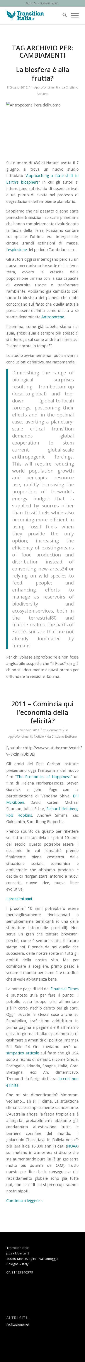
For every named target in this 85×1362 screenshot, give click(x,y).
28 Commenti (52, 730)
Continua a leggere (23, 1200)
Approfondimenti (46, 87)
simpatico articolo (23, 1053)
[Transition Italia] (35, 15)
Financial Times (65, 988)
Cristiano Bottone (64, 736)
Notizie (39, 736)
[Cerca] (62, 15)
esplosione (17, 249)
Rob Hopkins (19, 815)
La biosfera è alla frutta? (42, 74)
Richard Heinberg (62, 808)
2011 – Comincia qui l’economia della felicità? (42, 712)
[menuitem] (62, 15)
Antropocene (52, 316)
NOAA (72, 1146)
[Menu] (73, 15)
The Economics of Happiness (43, 776)
